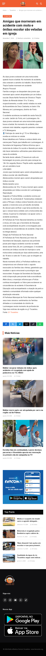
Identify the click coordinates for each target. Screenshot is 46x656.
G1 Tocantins (13, 312)
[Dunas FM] (23, 3)
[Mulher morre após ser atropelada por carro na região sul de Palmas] (23, 393)
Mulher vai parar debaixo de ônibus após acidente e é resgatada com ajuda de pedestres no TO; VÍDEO (20, 370)
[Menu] (3, 3)
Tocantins (7, 16)
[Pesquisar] (37, 3)
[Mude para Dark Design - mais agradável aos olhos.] (41, 4)
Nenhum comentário (24, 38)
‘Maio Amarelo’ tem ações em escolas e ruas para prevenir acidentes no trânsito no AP (29, 545)
